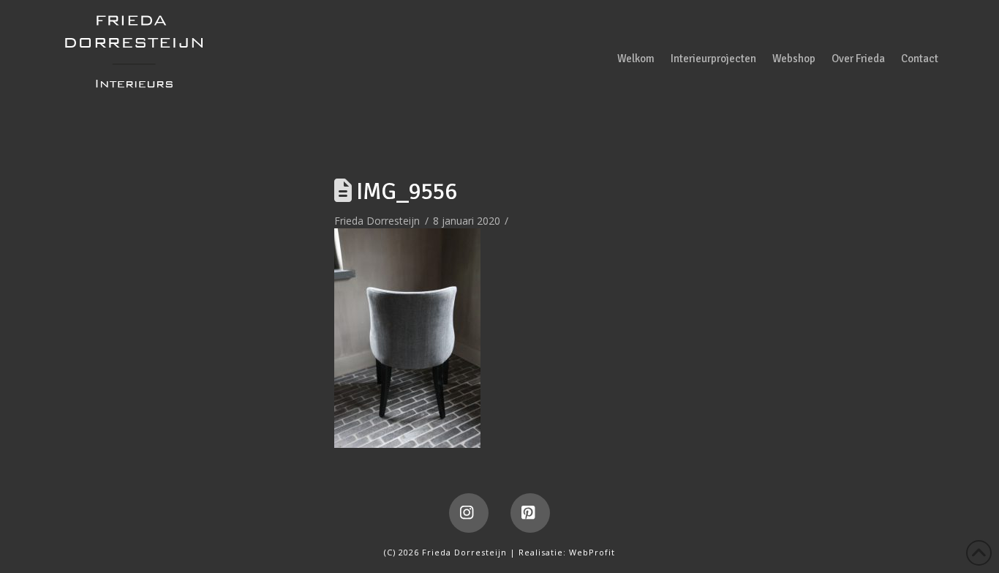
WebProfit (592, 552)
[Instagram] (469, 513)
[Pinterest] (530, 513)
